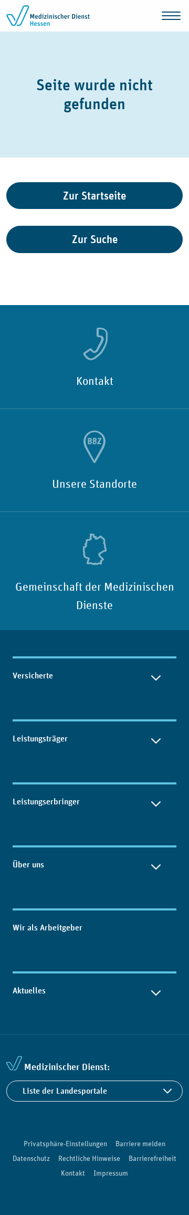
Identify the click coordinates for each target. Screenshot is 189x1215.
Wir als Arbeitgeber (47, 927)
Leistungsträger (40, 738)
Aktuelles (29, 990)
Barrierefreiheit (152, 1158)
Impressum (110, 1173)
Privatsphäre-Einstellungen (65, 1143)
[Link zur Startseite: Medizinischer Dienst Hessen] (48, 15)
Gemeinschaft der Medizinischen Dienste (94, 595)
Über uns (28, 864)
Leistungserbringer (46, 801)
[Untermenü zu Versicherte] (155, 676)
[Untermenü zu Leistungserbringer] (155, 802)
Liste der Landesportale (65, 1090)
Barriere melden (140, 1143)
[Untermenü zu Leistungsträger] (155, 739)
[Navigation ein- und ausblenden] (171, 15)
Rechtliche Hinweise (89, 1158)
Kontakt (94, 380)
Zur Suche (95, 239)
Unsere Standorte (94, 483)
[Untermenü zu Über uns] (155, 865)
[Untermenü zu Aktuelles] (155, 991)
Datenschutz (31, 1158)
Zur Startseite (94, 195)
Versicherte (33, 675)
